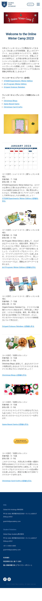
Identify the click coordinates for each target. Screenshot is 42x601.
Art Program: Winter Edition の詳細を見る (19, 267)
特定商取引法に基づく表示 (12, 561)
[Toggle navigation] (38, 5)
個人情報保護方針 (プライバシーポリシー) (17, 565)
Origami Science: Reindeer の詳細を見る (18, 326)
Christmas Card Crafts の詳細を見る (17, 481)
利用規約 (6, 557)
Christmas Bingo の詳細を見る (14, 375)
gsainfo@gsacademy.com (12, 521)
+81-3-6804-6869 (9, 546)
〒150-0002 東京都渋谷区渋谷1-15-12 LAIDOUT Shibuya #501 (20, 515)
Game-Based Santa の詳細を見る (15, 424)
